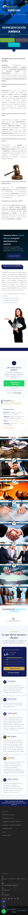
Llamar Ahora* (14, 44)
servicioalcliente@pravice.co (15, 420)
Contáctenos (14, 256)
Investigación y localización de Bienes (11, 825)
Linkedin (17, 898)
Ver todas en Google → (14, 672)
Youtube (8, 898)
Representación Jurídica (8, 818)
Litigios (4, 832)
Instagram (5, 898)
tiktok (14, 898)
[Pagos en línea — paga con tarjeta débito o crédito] (4, 901)
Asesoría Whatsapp (7, 40)
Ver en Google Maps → (9, 427)
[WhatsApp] (4, 911)
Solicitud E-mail (21, 40)
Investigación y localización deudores (11, 821)
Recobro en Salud (6, 835)
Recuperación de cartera (8, 814)
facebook (2, 898)
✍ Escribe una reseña (14, 668)
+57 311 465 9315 (17, 392)
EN (4, 906)
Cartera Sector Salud (7, 828)
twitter (11, 898)
